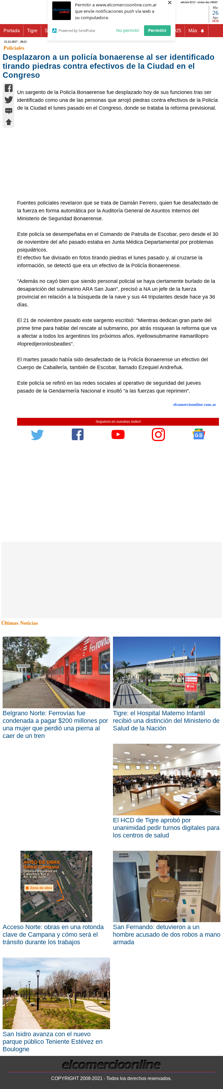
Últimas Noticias (19, 623)
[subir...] (8, 123)
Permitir (157, 33)
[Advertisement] (115, 155)
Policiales (13, 48)
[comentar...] (8, 111)
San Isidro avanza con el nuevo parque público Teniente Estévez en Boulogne (52, 1041)
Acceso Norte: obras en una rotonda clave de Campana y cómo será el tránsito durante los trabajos (53, 934)
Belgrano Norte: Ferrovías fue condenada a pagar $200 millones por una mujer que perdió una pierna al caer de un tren (55, 724)
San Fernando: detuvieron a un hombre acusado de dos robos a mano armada (166, 934)
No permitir (127, 33)
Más (192, 30)
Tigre (32, 30)
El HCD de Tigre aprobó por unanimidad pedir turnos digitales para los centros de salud (166, 828)
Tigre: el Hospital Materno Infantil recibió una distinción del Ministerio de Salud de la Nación (166, 720)
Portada (11, 30)
